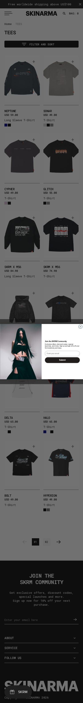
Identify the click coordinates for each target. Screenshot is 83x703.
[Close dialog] (80, 326)
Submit (62, 360)
